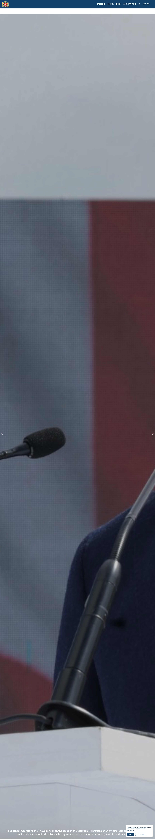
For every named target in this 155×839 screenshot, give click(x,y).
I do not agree (141, 834)
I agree (130, 834)
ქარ (144, 4)
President (101, 4)
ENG (148, 4)
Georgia (111, 4)
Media (118, 4)
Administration (129, 4)
